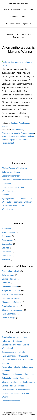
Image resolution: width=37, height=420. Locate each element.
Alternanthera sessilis (11, 133)
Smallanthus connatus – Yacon (15, 337)
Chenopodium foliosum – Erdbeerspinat (18, 382)
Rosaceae (6, 259)
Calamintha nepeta (10, 287)
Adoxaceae (6, 228)
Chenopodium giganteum (12, 310)
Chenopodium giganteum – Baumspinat (18, 374)
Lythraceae (6, 256)
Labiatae (5, 248)
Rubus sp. (6, 283)
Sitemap (5, 195)
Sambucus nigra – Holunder (13, 352)
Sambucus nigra (9, 318)
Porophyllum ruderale (11, 271)
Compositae (7, 244)
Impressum (6, 184)
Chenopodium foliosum (11, 302)
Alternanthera (17, 130)
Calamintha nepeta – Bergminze (15, 378)
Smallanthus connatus (11, 306)
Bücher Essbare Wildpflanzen (14, 168)
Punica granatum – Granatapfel (15, 356)
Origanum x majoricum (11, 298)
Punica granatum (9, 314)
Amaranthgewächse (10, 136)
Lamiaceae (6, 252)
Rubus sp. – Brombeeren (12, 341)
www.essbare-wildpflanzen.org (14, 415)
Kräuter (5, 126)
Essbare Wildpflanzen (18, 3)
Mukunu (23, 136)
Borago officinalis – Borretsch (14, 386)
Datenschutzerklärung (11, 172)
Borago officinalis (9, 279)
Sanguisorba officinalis (11, 291)
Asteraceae (6, 236)
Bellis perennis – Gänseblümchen (16, 390)
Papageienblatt (15, 140)
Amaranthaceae (27, 133)
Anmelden (31, 415)
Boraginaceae (7, 240)
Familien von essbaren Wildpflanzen (17, 180)
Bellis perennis (8, 275)
